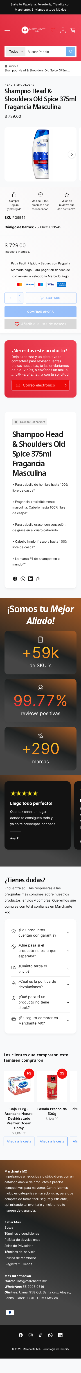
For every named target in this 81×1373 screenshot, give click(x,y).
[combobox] (51, 51)
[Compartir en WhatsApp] (23, 579)
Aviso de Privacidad (19, 1246)
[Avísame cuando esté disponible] (65, 385)
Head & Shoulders (19, 84)
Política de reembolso (20, 1258)
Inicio (12, 66)
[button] (7, 30)
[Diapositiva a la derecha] (71, 154)
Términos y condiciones (21, 1233)
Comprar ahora (40, 311)
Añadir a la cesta (19, 1141)
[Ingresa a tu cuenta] (63, 30)
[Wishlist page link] (53, 30)
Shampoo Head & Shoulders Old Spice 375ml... (37, 70)
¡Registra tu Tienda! (18, 1264)
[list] (40, 700)
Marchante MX (31, 1349)
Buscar (9, 1227)
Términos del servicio (19, 1252)
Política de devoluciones (22, 1239)
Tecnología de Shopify (55, 1349)
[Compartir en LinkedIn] (30, 579)
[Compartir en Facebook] (15, 579)
